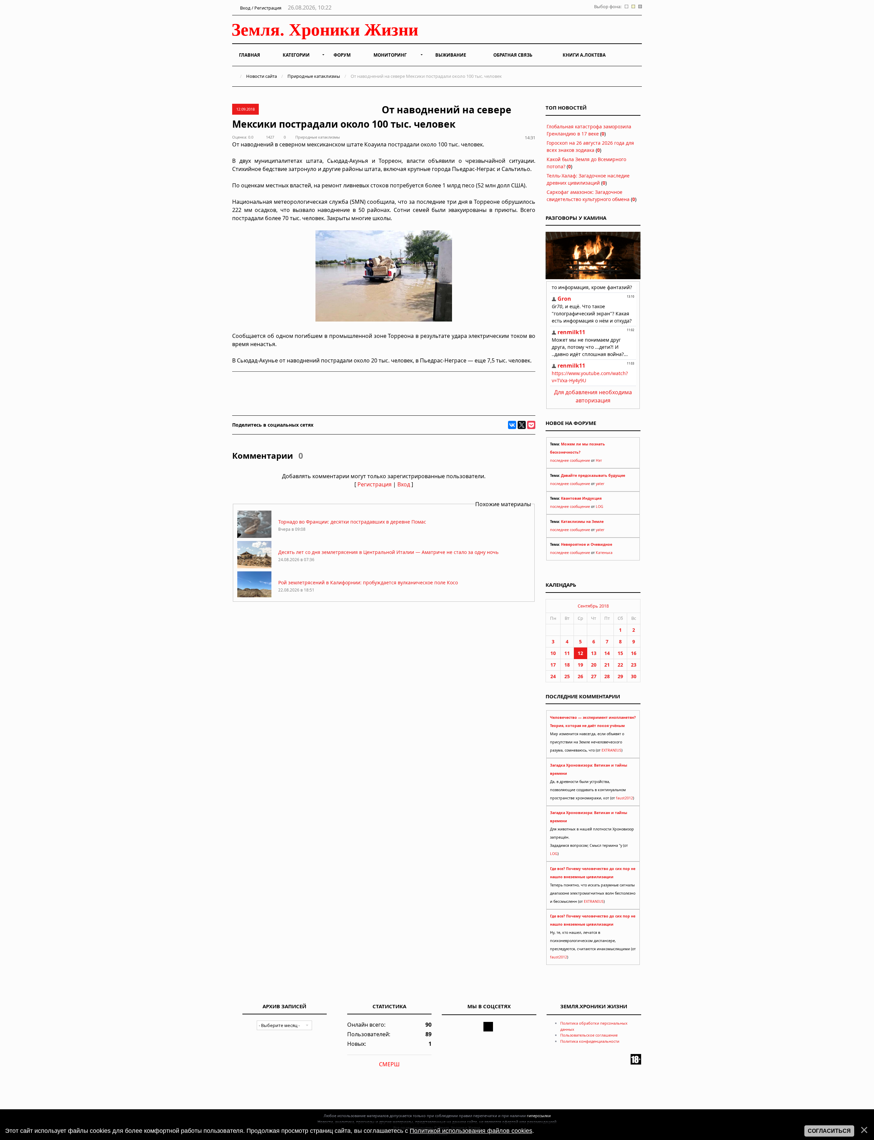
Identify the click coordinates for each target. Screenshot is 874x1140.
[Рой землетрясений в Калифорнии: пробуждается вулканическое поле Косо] (254, 597)
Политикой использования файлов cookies (471, 1130)
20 (593, 664)
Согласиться (829, 1131)
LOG (599, 506)
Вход (403, 484)
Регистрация (374, 484)
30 (633, 676)
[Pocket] (531, 425)
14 (607, 653)
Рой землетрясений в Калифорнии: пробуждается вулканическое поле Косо (368, 582)
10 (553, 653)
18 (567, 664)
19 (580, 664)
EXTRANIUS (611, 750)
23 (633, 664)
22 (620, 664)
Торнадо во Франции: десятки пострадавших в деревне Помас (352, 521)
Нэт (599, 460)
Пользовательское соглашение (589, 1035)
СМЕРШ (389, 1064)
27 (593, 676)
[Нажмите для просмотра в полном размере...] (383, 319)
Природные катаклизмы (313, 76)
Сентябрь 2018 (593, 606)
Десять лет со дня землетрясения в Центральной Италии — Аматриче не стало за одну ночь (388, 552)
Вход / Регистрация (260, 8)
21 (607, 664)
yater (600, 483)
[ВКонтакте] (512, 425)
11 (567, 653)
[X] (522, 425)
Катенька (604, 552)
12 (580, 653)
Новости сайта (261, 76)
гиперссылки (539, 1115)
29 (620, 676)
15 (620, 653)
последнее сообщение (570, 460)
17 (553, 664)
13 (593, 653)
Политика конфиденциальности (589, 1041)
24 (553, 676)
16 (633, 653)
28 (607, 676)
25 (567, 676)
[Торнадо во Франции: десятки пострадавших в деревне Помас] (254, 536)
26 (580, 676)
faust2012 (624, 798)
